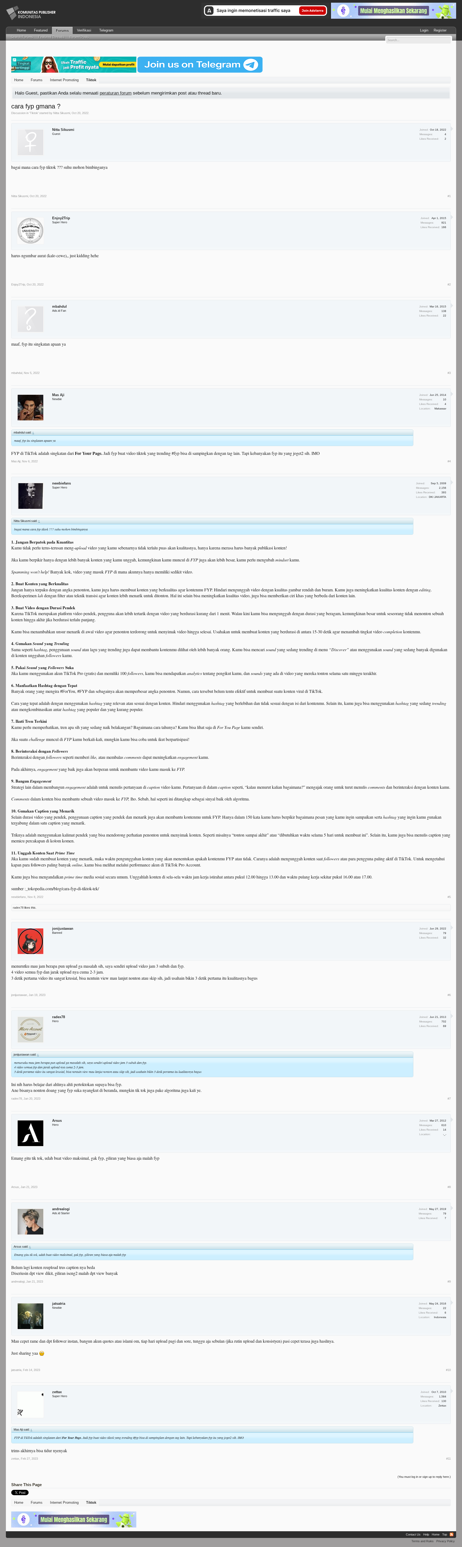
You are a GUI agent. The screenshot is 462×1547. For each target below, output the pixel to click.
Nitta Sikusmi (61, 113)
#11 (448, 1458)
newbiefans (61, 483)
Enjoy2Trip (61, 218)
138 (443, 311)
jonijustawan (62, 929)
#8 (449, 1187)
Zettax (442, 1405)
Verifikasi (84, 30)
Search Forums (22, 37)
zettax (57, 1392)
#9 (449, 1281)
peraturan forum (116, 93)
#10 (448, 1370)
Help (426, 1534)
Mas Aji (58, 395)
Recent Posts (79, 37)
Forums (62, 31)
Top (444, 1534)
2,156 (442, 487)
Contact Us (413, 1534)
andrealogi (61, 1209)
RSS (451, 1534)
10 (444, 399)
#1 (449, 196)
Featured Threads (51, 37)
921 (443, 222)
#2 (449, 284)
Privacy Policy (445, 1541)
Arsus (57, 1121)
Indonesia (440, 1317)
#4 (449, 461)
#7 (449, 1098)
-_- (444, 1134)
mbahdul (59, 306)
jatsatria (58, 1304)
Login (424, 30)
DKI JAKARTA (437, 496)
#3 (449, 372)
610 (443, 1125)
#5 (449, 896)
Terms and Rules (422, 1541)
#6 (449, 995)
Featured (41, 30)
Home (21, 30)
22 (444, 1308)
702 (443, 1021)
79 (444, 933)
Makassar (440, 408)
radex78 (18, 907)
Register (440, 30)
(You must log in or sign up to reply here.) (424, 1476)
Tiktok (34, 113)
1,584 (442, 1396)
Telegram (106, 30)
